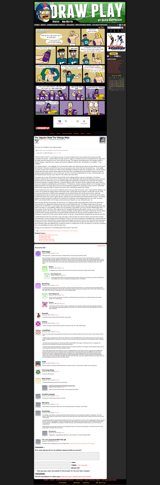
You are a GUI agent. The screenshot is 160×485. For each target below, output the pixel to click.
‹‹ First (51, 134)
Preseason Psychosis (113, 70)
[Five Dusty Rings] (38, 372)
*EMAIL (79, 465)
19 (114, 84)
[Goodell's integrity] (38, 396)
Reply (57, 253)
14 (118, 82)
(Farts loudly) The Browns (114, 66)
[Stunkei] (45, 304)
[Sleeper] (45, 269)
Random (76, 134)
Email (122, 25)
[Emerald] (38, 316)
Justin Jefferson (50, 230)
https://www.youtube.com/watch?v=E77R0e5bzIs (83, 443)
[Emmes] (38, 324)
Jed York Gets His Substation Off (116, 61)
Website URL (75, 468)
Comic (37, 25)
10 (109, 82)
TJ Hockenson (65, 230)
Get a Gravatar (82, 465)
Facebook (118, 25)
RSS (125, 25)
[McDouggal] (38, 254)
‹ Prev (58, 134)
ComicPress (86, 483)
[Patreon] (113, 31)
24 (109, 86)
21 (118, 84)
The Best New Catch (45, 238)
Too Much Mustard (99, 25)
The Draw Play (80, 12)
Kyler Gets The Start (113, 68)
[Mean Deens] (38, 381)
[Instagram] (120, 31)
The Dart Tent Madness (114, 64)
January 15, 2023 (57, 153)
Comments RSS (101, 246)
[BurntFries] (38, 286)
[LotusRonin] (38, 332)
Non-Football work (83, 25)
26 (114, 86)
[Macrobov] (38, 405)
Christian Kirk (42, 230)
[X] (116, 31)
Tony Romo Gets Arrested (114, 72)
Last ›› (89, 134)
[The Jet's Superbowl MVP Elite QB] (38, 442)
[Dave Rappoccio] (47, 276)
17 (109, 84)
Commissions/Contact (56, 25)
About (43, 25)
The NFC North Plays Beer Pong (48, 235)
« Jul (112, 89)
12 (114, 82)
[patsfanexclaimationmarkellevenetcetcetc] (45, 388)
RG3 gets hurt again (45, 236)
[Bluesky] (109, 31)
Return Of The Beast (113, 67)
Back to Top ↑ (102, 483)
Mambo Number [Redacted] (115, 63)
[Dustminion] (38, 413)
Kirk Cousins (58, 230)
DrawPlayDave (44, 139)
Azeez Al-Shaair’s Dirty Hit (46, 239)
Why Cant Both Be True (114, 62)
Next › (83, 134)
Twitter (120, 25)
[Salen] (38, 364)
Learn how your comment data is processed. (76, 477)
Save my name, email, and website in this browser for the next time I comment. (63, 471)
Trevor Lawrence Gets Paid (47, 241)
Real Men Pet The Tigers (114, 71)
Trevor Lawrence (74, 230)
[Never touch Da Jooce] (70, 131)
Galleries (70, 25)
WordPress (77, 483)
